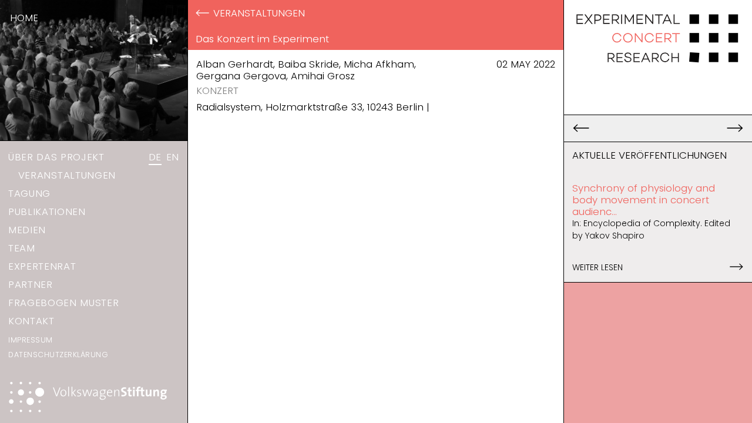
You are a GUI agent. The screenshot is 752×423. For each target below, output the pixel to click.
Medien (27, 230)
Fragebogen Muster (63, 303)
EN (172, 157)
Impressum (30, 340)
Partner (30, 284)
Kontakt (31, 321)
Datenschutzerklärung (58, 355)
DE (155, 157)
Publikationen (47, 211)
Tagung (29, 193)
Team (21, 248)
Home (24, 18)
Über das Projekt (56, 157)
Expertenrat (42, 266)
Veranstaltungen (67, 175)
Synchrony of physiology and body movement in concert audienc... (643, 200)
